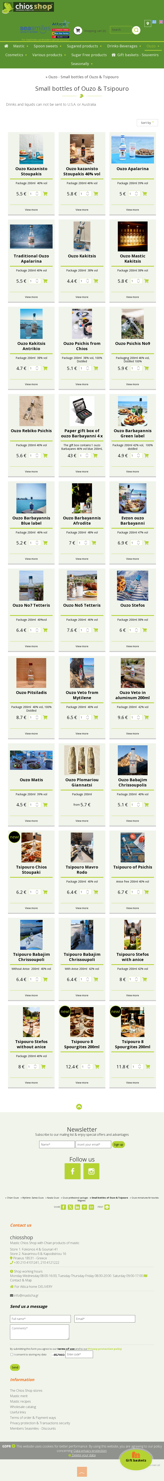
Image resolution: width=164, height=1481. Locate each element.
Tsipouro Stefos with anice (132, 957)
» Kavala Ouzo (52, 1197)
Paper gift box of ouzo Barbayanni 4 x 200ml (82, 436)
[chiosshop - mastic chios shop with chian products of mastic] (28, 7)
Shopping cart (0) (94, 31)
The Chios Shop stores (26, 1390)
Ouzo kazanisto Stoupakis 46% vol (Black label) (81, 174)
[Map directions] (147, 23)
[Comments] (41, 1334)
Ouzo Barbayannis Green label (133, 433)
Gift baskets (136, 1460)
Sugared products (83, 46)
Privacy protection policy (105, 1349)
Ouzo (152, 46)
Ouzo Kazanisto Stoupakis (31, 171)
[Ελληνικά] (154, 21)
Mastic (19, 46)
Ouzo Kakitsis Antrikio (31, 346)
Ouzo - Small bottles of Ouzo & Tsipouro (83, 76)
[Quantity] (35, 194)
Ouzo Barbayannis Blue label (31, 520)
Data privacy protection (90, 1450)
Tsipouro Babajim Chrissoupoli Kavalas (31, 959)
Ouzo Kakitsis (82, 256)
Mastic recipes (20, 1401)
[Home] (6, 46)
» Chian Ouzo (12, 1197)
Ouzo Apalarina (133, 168)
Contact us (20, 1225)
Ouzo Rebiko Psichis (31, 430)
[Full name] (42, 1320)
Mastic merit (19, 1396)
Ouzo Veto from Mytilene (82, 695)
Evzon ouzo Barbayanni (132, 520)
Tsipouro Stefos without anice (31, 1044)
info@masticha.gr (26, 1295)
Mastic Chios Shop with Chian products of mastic (44, 1243)
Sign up (118, 1144)
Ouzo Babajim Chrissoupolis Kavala (132, 785)
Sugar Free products (89, 54)
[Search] (136, 30)
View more (31, 209)
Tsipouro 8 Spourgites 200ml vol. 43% (82, 1047)
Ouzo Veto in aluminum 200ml (132, 695)
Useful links (18, 1412)
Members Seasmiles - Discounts (33, 1428)
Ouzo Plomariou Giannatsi (82, 782)
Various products (47, 54)
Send (15, 1367)
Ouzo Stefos (132, 605)
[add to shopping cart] (45, 194)
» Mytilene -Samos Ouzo (32, 1197)
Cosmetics (14, 54)
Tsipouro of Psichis (132, 867)
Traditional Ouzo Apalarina (31, 258)
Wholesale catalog (23, 1407)
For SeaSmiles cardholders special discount (45, 39)
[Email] (106, 1320)
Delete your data (83, 1455)
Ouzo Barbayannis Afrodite (82, 520)
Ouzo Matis (31, 779)
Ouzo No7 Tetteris (31, 605)
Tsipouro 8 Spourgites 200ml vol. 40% (132, 1047)
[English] (161, 21)
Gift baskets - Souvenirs (137, 54)
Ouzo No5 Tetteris (82, 605)
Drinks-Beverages (122, 46)
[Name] (57, 1145)
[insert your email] (93, 1145)
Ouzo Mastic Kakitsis (132, 258)
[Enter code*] (79, 1355)
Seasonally (80, 63)
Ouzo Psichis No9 (132, 343)
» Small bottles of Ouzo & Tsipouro (109, 1197)
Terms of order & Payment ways (33, 1417)
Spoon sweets (46, 46)
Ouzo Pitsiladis (31, 692)
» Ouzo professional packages (74, 1197)
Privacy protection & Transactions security (40, 1423)
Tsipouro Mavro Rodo (82, 869)
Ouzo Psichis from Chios (81, 346)
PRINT (101, 1207)
